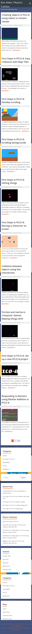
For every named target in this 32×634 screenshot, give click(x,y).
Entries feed (6, 612)
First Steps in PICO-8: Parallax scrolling (13, 100)
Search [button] (23, 477)
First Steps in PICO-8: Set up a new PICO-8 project (15, 357)
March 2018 (6, 566)
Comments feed (7, 615)
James (4, 521)
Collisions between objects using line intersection (12, 269)
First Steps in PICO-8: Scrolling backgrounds (14, 141)
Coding (5, 455)
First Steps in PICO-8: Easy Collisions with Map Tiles (16, 60)
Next (18, 440)
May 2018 (5, 559)
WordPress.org (7, 619)
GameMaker (6, 462)
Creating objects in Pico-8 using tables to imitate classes (16, 18)
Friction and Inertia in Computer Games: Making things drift (13, 315)
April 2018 (5, 563)
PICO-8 (5, 466)
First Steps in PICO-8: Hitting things (13, 181)
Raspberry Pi (6, 469)
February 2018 (7, 569)
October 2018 (7, 556)
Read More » (17, 50)
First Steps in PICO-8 (8, 459)
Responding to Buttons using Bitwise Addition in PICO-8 (15, 399)
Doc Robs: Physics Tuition (11, 4)
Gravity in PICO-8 (13, 521)
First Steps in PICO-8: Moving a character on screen (14, 226)
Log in (4, 609)
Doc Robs (9, 25)
